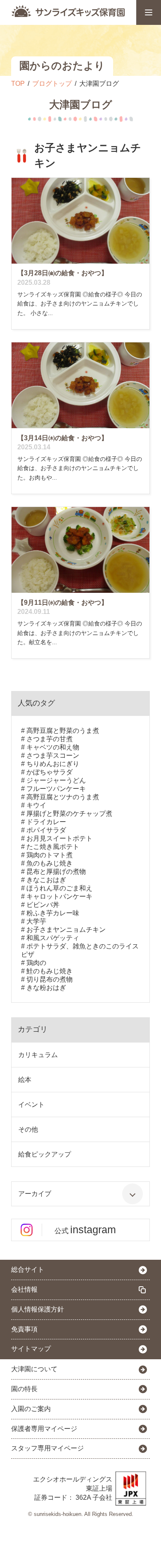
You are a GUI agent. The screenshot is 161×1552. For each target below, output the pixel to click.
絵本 (24, 1079)
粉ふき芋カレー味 (52, 913)
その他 (28, 1129)
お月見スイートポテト (59, 838)
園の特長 (24, 1388)
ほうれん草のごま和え (59, 888)
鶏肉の (36, 962)
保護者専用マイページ (44, 1428)
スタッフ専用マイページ (47, 1448)
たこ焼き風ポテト (52, 846)
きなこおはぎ (46, 879)
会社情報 (24, 1289)
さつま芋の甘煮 (49, 738)
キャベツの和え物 (52, 747)
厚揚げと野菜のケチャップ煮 (69, 813)
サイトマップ (31, 1348)
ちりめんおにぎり (52, 763)
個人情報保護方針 (37, 1309)
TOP (18, 83)
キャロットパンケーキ (59, 896)
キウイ (36, 805)
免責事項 (24, 1329)
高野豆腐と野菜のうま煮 (62, 730)
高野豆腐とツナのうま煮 (62, 796)
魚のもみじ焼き (49, 863)
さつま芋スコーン (52, 755)
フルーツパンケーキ (56, 788)
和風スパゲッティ (52, 937)
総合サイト (27, 1269)
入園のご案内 (31, 1408)
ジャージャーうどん (56, 780)
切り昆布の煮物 (49, 979)
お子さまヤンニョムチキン (66, 929)
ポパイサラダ (46, 830)
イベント (31, 1104)
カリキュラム (38, 1054)
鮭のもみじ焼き (49, 971)
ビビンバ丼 (42, 904)
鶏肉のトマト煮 (49, 854)
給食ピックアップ (44, 1154)
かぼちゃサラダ (49, 772)
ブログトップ (52, 83)
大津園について (34, 1369)
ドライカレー (46, 821)
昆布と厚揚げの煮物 (56, 871)
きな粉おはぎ (46, 987)
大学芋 (36, 921)
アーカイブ (34, 1193)
